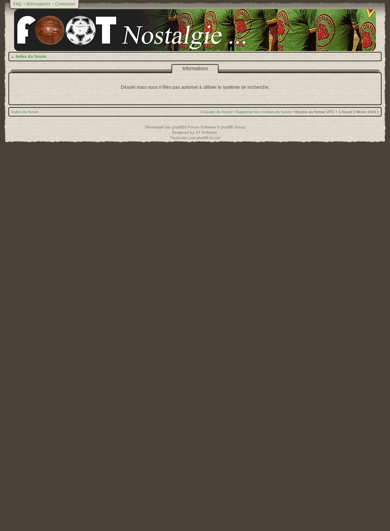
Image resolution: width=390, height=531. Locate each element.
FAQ (17, 4)
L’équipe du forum (216, 112)
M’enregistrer (38, 4)
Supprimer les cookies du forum (263, 112)
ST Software (206, 132)
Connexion (65, 4)
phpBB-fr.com (208, 138)
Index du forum (31, 56)
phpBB (178, 127)
